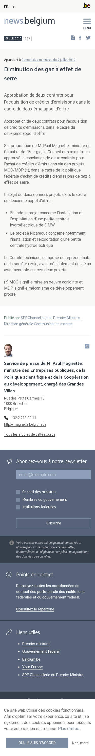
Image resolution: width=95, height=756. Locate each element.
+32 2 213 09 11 (23, 418)
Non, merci (80, 743)
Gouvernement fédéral (41, 651)
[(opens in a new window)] (78, 37)
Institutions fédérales (39, 507)
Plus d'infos (68, 728)
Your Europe (32, 667)
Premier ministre (36, 643)
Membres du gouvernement (44, 500)
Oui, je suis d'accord (37, 743)
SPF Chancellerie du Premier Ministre (52, 675)
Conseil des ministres (39, 492)
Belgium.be (31, 659)
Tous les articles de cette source (29, 434)
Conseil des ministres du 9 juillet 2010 (48, 60)
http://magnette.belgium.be (25, 424)
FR (6, 7)
